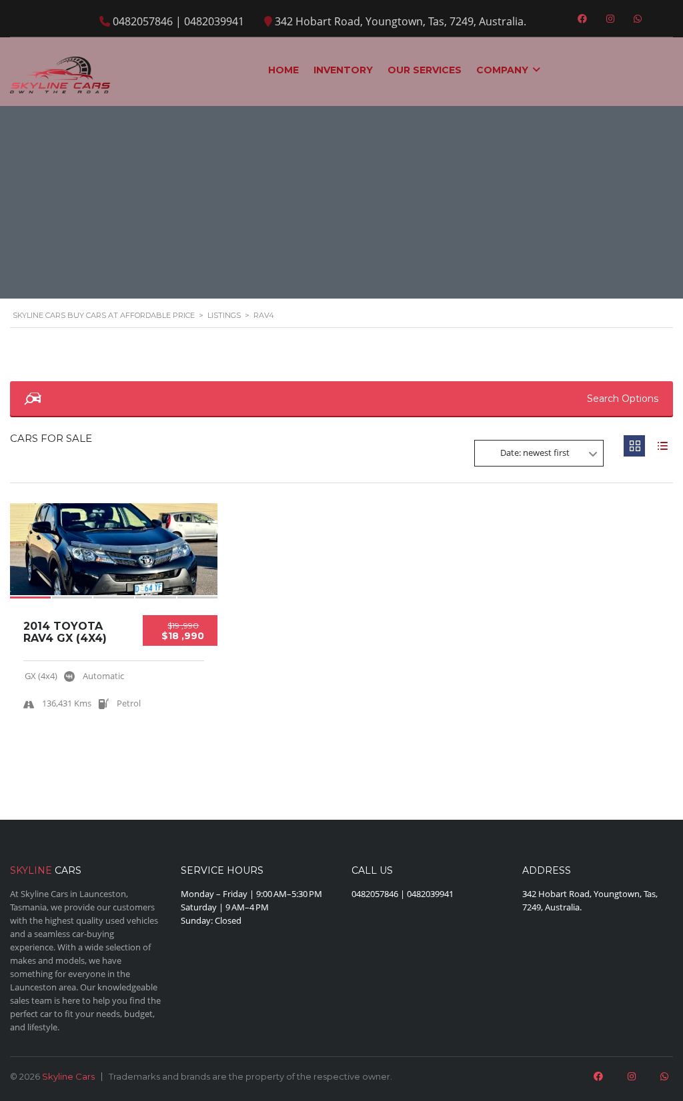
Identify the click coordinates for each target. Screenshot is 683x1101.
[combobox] (539, 453)
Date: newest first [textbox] (535, 453)
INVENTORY (343, 70)
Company (502, 70)
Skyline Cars (68, 1076)
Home (283, 70)
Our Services (425, 70)
